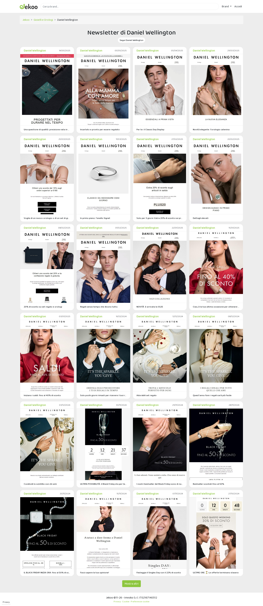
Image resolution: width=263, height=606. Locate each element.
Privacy (6, 602)
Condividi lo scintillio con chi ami (40, 484)
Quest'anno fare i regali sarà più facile (212, 395)
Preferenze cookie (140, 601)
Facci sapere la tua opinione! (94, 572)
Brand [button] (225, 6)
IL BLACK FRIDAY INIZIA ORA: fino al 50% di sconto (47, 572)
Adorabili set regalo (147, 395)
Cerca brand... (48, 12)
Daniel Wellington (35, 50)
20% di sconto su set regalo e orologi (43, 306)
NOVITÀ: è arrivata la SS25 (150, 306)
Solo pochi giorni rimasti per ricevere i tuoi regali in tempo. (103, 395)
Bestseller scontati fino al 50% (208, 484)
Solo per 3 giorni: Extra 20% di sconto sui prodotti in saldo (160, 218)
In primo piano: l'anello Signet (95, 218)
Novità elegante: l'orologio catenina (211, 129)
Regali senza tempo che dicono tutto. (99, 306)
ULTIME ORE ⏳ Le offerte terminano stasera (215, 572)
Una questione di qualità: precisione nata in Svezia (47, 129)
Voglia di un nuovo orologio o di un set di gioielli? (47, 218)
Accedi (238, 6)
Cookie (125, 601)
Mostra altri (131, 584)
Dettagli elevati (200, 218)
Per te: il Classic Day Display (150, 129)
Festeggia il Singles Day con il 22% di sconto (159, 572)
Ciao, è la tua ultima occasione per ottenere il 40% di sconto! (216, 306)
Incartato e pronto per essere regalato (100, 129)
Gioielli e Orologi (43, 20)
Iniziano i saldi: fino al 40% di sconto (42, 395)
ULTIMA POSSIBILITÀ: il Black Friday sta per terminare (103, 484)
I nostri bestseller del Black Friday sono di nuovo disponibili (160, 484)
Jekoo (26, 20)
